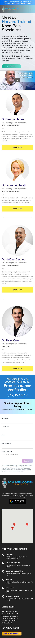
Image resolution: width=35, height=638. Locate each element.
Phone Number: (6, 443)
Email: (4, 435)
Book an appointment (11, 633)
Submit (26, 461)
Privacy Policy (5, 468)
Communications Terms (22, 466)
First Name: (5, 418)
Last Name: (5, 426)
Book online (17, 147)
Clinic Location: (7, 451)
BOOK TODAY (12, 66)
